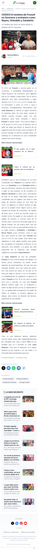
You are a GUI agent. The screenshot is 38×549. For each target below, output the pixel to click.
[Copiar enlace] (24, 368)
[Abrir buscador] (34, 2)
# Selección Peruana (9, 382)
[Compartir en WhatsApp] (14, 368)
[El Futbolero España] (19, 2)
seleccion (10, 9)
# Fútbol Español (8, 379)
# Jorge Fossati (24, 382)
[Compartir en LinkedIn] (19, 368)
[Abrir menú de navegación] (3, 2)
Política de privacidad (28, 532)
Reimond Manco (13, 55)
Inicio (3, 9)
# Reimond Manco (22, 379)
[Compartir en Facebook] (9, 368)
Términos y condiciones (11, 532)
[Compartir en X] (3, 368)
